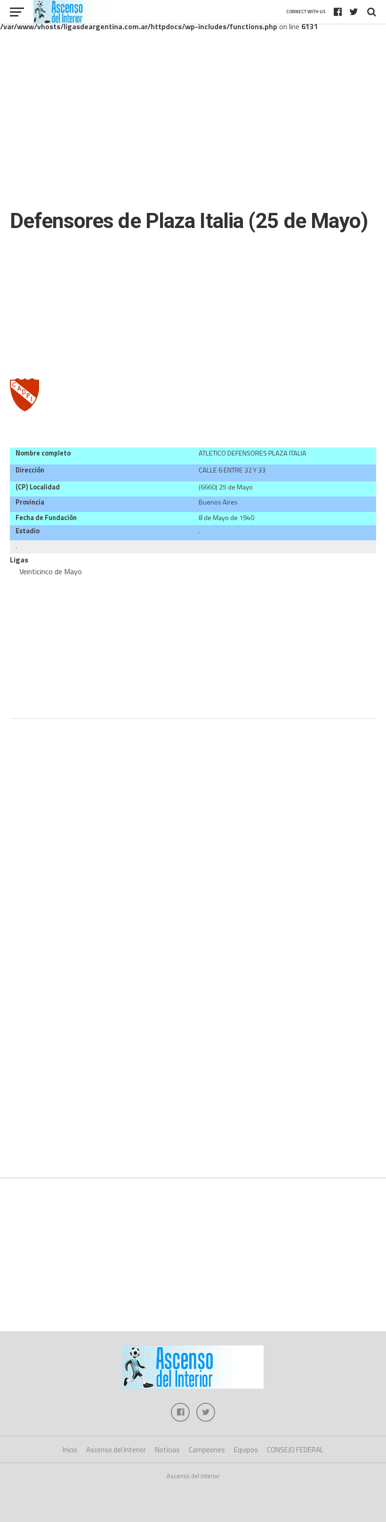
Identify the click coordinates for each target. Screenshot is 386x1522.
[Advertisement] (193, 127)
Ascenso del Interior (116, 1449)
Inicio (70, 1449)
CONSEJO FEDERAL (295, 1449)
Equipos (246, 1449)
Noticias (167, 1449)
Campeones (207, 1449)
